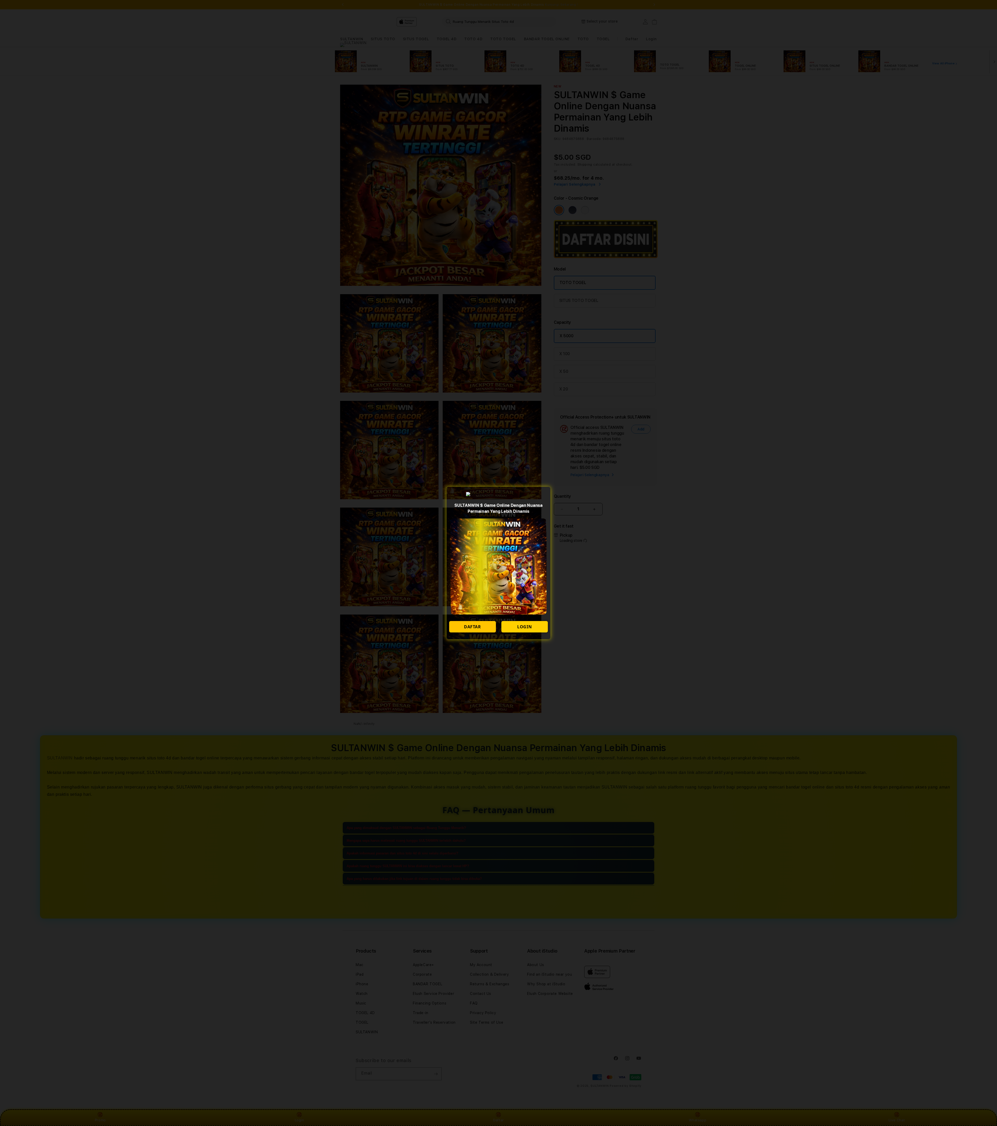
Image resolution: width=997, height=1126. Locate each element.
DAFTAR (472, 627)
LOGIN (524, 627)
